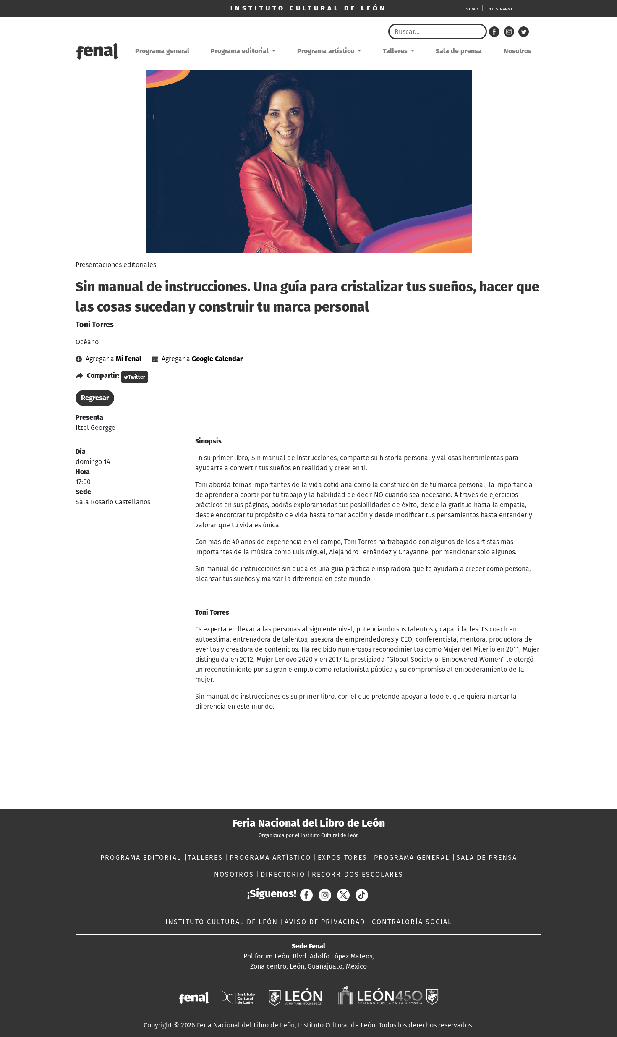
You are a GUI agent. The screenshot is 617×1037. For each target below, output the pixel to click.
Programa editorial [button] (240, 51)
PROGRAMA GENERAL (413, 858)
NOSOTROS (235, 874)
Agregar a (112, 359)
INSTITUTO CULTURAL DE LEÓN (222, 922)
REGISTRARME (500, 9)
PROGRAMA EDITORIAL (142, 858)
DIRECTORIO (284, 874)
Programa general (162, 51)
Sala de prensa (459, 51)
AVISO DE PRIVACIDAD (326, 922)
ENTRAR (470, 9)
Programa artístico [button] (326, 51)
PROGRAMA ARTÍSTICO (272, 858)
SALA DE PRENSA (486, 858)
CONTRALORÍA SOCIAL (412, 922)
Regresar (95, 398)
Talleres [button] (396, 51)
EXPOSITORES (344, 858)
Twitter (136, 377)
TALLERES (206, 858)
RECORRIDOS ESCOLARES (357, 874)
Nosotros (517, 51)
